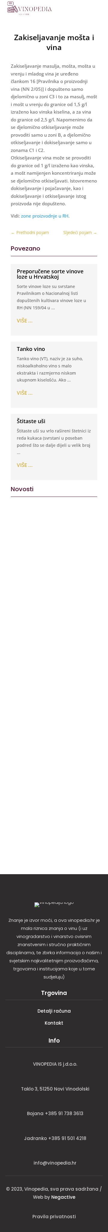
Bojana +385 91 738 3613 (55, 1113)
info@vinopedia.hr (55, 1163)
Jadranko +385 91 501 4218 (55, 1138)
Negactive (63, 1197)
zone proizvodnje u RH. (45, 216)
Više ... (25, 320)
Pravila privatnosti (54, 1216)
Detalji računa (54, 1011)
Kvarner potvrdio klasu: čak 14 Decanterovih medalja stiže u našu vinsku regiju (54, 791)
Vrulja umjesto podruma (46, 564)
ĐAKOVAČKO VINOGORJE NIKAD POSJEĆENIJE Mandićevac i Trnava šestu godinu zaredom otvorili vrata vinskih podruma (54, 700)
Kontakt (54, 1023)
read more (24, 607)
